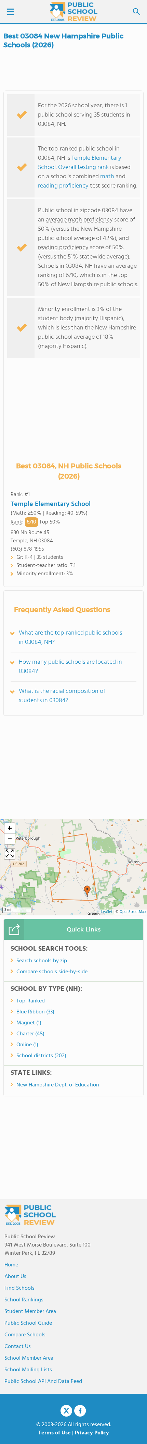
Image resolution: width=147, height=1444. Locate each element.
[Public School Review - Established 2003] (73, 12)
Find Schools (19, 1288)
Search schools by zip (41, 961)
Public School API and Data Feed (43, 1381)
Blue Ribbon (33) (35, 1012)
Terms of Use (54, 1433)
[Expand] (9, 854)
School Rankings (23, 1300)
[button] (87, 891)
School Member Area (28, 1358)
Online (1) (27, 1045)
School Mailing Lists (28, 1370)
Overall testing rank (83, 167)
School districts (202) (41, 1056)
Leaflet (106, 912)
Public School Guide (28, 1323)
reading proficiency (64, 186)
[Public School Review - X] (66, 1411)
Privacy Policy (92, 1433)
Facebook (80, 1410)
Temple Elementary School (51, 504)
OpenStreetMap (133, 912)
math (107, 177)
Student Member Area (30, 1312)
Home (11, 1265)
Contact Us (17, 1347)
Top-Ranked (30, 1001)
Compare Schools (24, 1335)
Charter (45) (30, 1034)
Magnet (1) (28, 1023)
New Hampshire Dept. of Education (57, 1085)
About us (15, 1277)
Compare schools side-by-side (52, 972)
